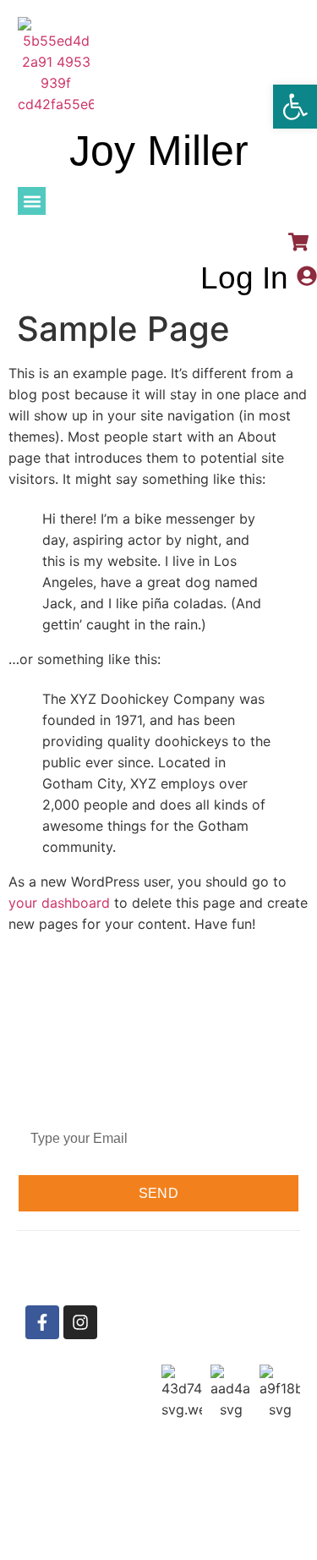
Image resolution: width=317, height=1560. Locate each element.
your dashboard (59, 902)
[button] (32, 201)
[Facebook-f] (42, 1322)
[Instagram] (80, 1322)
